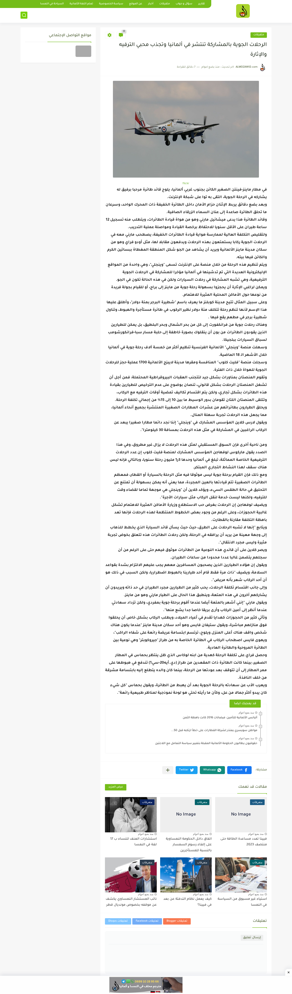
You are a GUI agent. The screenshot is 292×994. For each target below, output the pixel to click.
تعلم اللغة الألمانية (81, 4)
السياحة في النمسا (52, 4)
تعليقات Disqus (118, 921)
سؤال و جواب (184, 4)
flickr (185, 183)
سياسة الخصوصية (111, 4)
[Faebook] (83, 51)
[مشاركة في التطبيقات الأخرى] (167, 770)
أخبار (150, 4)
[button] (239, 770)
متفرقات (164, 4)
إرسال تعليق (252, 937)
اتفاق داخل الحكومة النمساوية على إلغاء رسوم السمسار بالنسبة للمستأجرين (189, 845)
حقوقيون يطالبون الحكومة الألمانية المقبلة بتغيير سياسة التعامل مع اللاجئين (206, 743)
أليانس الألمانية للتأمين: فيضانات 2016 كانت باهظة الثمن (220, 717)
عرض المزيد (115, 787)
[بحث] (24, 15)
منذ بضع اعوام (246, 712)
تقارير (201, 4)
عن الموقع (135, 4)
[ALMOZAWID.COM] (243, 11)
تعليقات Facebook (147, 921)
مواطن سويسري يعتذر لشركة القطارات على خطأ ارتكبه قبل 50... (214, 730)
